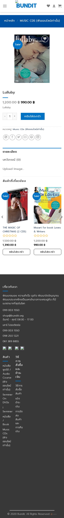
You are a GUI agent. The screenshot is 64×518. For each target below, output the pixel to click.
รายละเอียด (10, 152)
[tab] (32, 152)
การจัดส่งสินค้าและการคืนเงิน (19, 421)
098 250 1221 (11, 336)
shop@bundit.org (13, 316)
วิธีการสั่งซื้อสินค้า (19, 389)
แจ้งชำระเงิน (17, 402)
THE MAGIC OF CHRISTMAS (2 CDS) (14, 229)
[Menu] (5, 6)
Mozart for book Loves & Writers (47, 229)
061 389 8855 (11, 341)
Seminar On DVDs (7, 398)
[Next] (61, 224)
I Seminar (7, 409)
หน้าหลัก (9, 21)
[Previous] (2, 224)
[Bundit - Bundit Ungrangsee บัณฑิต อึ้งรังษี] (29, 5)
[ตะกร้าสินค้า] (59, 6)
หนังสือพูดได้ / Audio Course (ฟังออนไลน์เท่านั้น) (7, 377)
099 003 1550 (11, 310)
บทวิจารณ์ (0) (12, 160)
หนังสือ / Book (7, 420)
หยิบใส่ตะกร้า (32, 116)
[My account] (54, 6)
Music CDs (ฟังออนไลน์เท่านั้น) (40, 21)
